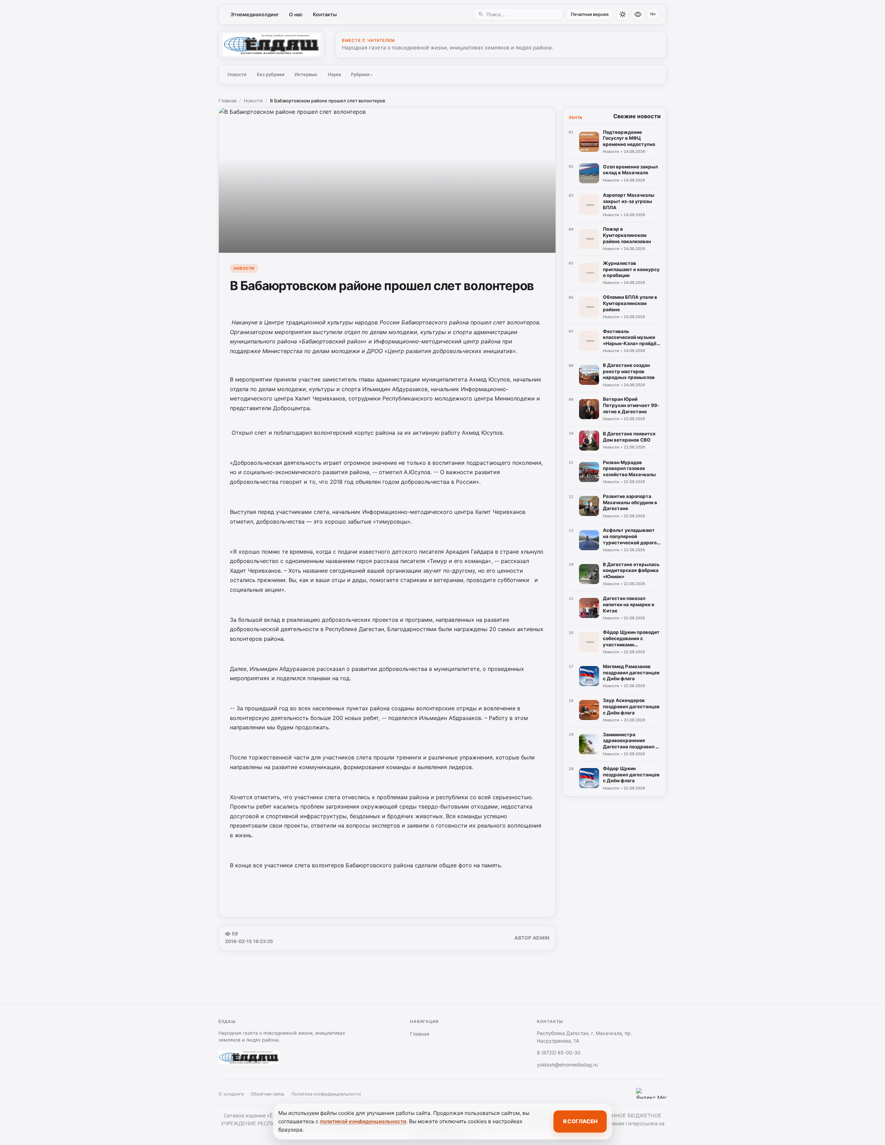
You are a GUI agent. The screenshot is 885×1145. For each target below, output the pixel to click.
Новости (236, 74)
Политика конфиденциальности (326, 1094)
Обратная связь (268, 1094)
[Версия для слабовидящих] (638, 14)
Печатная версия (589, 14)
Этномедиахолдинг (255, 14)
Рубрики (361, 74)
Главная (227, 100)
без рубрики (271, 74)
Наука (334, 74)
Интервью (306, 74)
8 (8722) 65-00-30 (558, 1052)
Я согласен (580, 1121)
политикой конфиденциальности (363, 1121)
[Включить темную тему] (622, 14)
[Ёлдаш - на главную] (271, 44)
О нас (295, 14)
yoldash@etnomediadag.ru (567, 1065)
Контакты (325, 14)
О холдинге (231, 1094)
